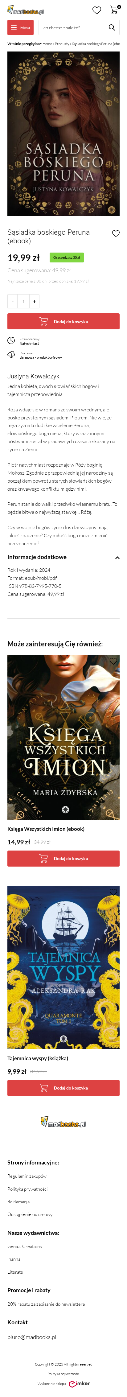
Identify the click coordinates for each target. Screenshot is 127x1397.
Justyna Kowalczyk (33, 376)
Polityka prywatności (27, 1189)
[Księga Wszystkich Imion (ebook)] (63, 737)
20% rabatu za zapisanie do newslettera (46, 1304)
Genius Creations (24, 1246)
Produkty (62, 43)
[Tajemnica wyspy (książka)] (63, 967)
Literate (15, 1272)
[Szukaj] (111, 27)
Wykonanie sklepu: (52, 1383)
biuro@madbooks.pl (31, 1337)
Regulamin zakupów (27, 1176)
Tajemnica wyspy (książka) (37, 1058)
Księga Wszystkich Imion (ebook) (45, 829)
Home (47, 43)
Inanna (13, 1259)
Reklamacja (18, 1202)
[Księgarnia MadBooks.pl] (25, 10)
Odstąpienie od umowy (29, 1214)
